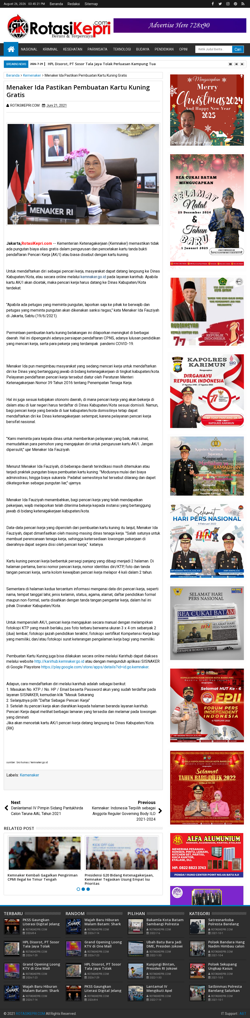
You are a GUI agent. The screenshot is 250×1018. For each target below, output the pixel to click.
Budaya (142, 49)
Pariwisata (97, 49)
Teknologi (122, 49)
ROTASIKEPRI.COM (30, 1014)
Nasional (29, 49)
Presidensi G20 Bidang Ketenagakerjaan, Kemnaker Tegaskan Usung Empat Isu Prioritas (119, 879)
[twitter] (220, 4)
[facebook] (212, 4)
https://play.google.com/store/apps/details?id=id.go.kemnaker (94, 667)
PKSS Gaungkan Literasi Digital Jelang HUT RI (41, 923)
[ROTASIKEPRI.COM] (11, 49)
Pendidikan (164, 49)
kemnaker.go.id (93, 277)
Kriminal (50, 49)
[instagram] (227, 4)
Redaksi (74, 4)
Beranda (56, 4)
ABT (243, 1014)
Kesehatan (72, 49)
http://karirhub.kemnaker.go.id (59, 661)
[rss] (243, 4)
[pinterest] (235, 4)
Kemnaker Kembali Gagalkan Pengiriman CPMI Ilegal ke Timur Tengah (43, 877)
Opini (183, 49)
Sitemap (91, 4)
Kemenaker (29, 775)
